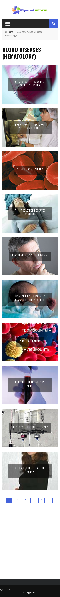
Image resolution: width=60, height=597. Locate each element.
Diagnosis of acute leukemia (30, 255)
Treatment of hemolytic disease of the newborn (30, 298)
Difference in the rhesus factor (30, 469)
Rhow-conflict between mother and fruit (30, 126)
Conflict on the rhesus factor (30, 384)
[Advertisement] (30, 541)
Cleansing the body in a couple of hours (30, 83)
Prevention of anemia (30, 169)
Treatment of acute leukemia (30, 427)
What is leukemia (30, 341)
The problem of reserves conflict (30, 212)
